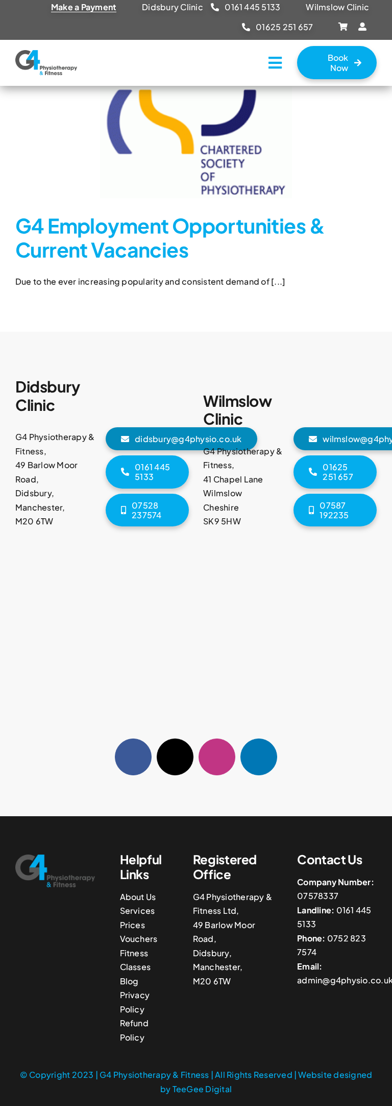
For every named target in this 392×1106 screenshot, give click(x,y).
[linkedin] (258, 757)
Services (137, 910)
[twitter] (175, 757)
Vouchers (139, 938)
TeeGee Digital (202, 1089)
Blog (129, 981)
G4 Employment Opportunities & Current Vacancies (170, 237)
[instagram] (217, 757)
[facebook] (133, 757)
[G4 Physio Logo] (46, 54)
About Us (138, 896)
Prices (132, 924)
